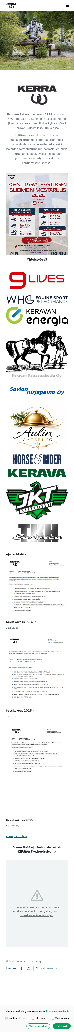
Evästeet (11, 968)
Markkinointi (62, 1018)
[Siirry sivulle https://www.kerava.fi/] (37, 473)
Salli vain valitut (38, 1026)
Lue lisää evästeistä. (58, 1011)
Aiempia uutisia (16, 836)
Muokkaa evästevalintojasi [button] (36, 915)
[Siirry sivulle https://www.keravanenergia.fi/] (37, 316)
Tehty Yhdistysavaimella (46, 968)
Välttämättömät (17, 1018)
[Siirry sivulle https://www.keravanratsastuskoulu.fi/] (37, 354)
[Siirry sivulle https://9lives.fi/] (37, 280)
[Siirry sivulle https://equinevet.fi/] (37, 300)
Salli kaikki (62, 1026)
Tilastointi (40, 1018)
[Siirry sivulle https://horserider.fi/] (37, 459)
